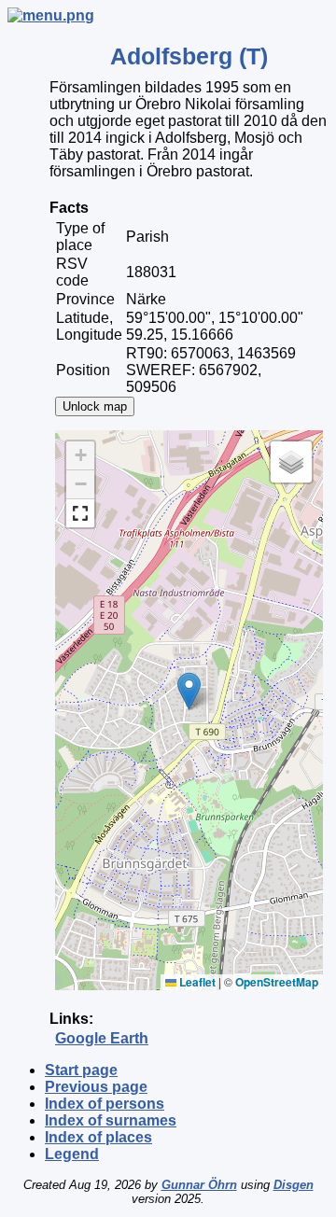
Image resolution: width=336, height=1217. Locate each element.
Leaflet (196, 981)
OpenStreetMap (276, 981)
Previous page (96, 1087)
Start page (81, 1070)
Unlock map (95, 406)
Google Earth (101, 1038)
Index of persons (104, 1104)
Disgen (293, 1185)
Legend (72, 1154)
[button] (189, 691)
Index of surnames (110, 1120)
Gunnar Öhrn (199, 1185)
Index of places (98, 1137)
